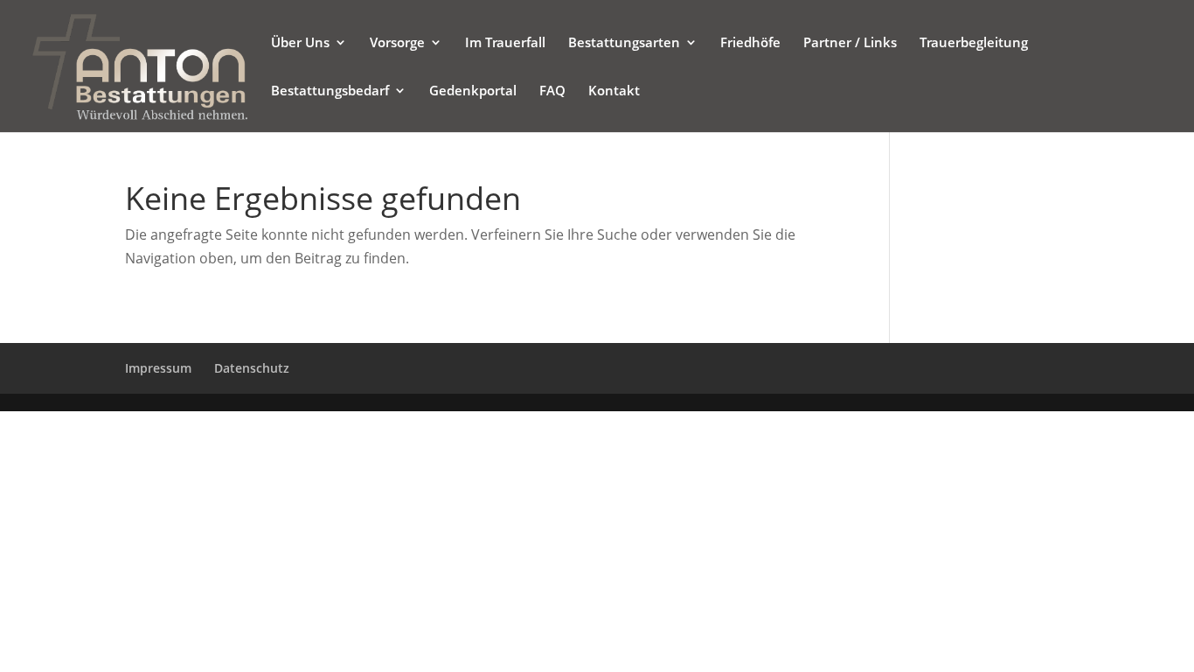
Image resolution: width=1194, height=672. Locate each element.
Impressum (158, 368)
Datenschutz (251, 368)
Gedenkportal (473, 91)
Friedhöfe (750, 43)
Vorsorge (397, 43)
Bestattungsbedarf (330, 91)
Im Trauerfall (505, 43)
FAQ (552, 91)
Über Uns (300, 43)
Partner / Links (850, 43)
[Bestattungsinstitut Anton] (139, 64)
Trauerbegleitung (974, 43)
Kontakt (614, 91)
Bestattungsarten (624, 43)
